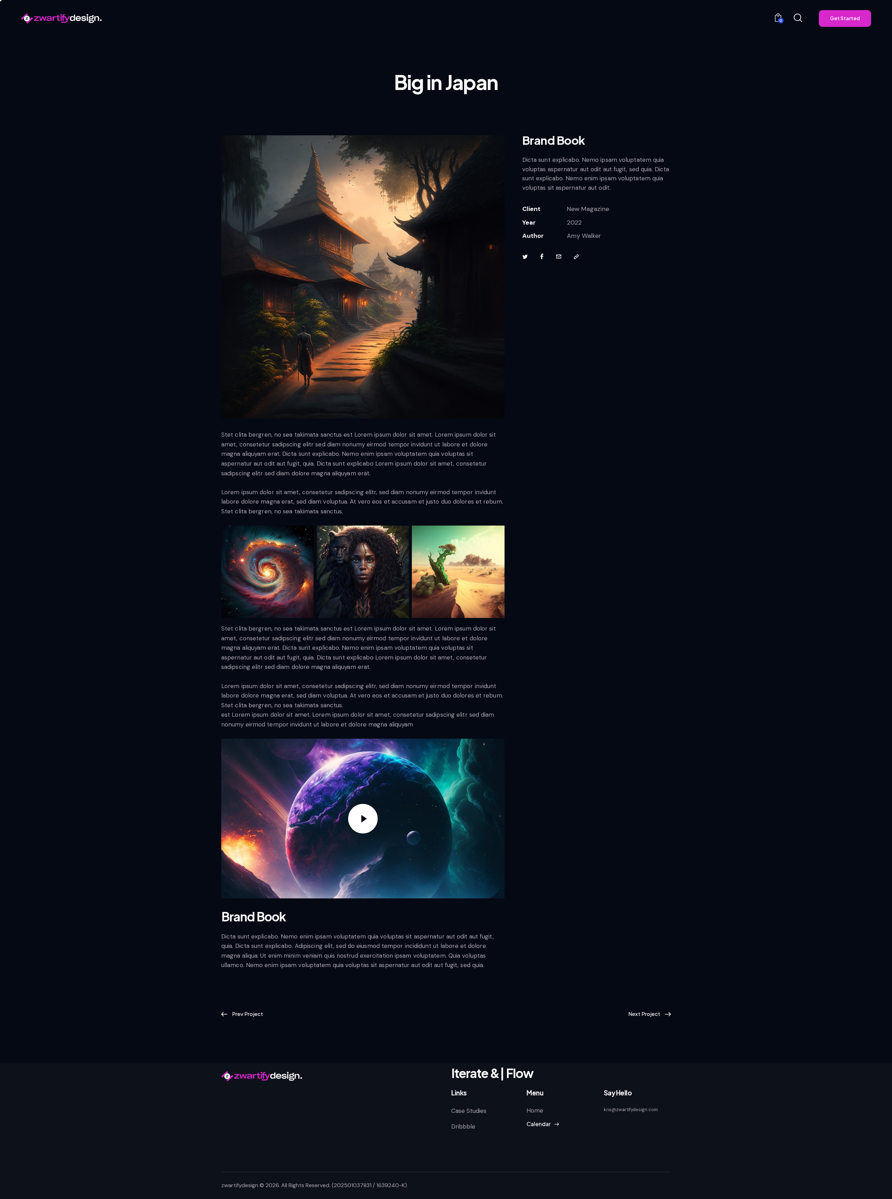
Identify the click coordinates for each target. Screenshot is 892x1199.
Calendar (538, 1124)
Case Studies (468, 1111)
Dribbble (463, 1126)
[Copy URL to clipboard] (576, 257)
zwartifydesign (239, 1185)
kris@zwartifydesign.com (631, 1110)
